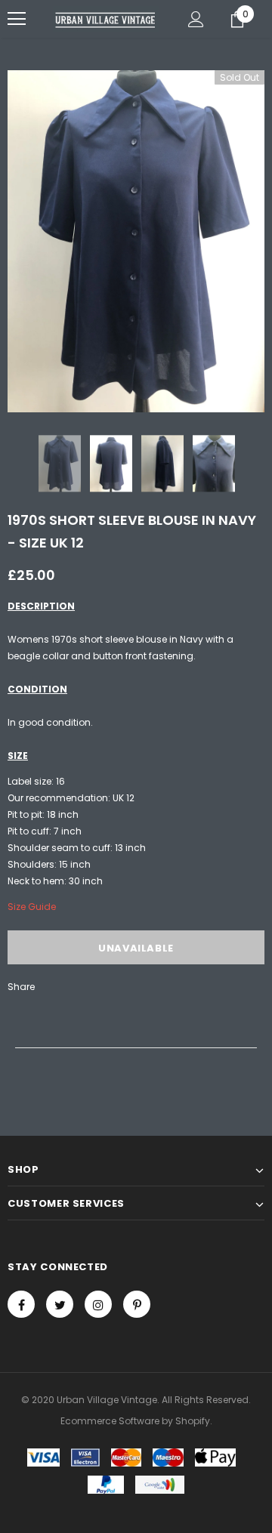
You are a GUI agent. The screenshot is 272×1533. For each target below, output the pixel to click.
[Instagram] (98, 1304)
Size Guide (32, 906)
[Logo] (106, 19)
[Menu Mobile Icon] (17, 19)
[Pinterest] (136, 1304)
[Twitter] (59, 1304)
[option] (136, 241)
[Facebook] (21, 1304)
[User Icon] (196, 19)
